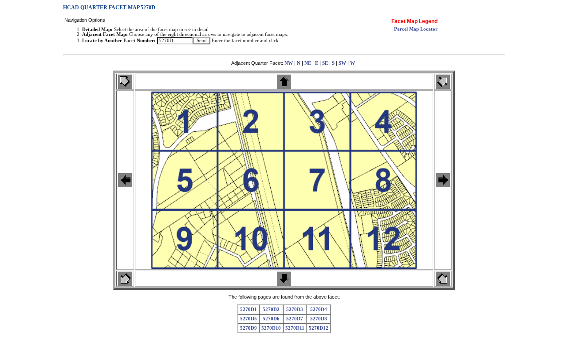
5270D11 (294, 328)
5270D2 (271, 309)
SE (325, 63)
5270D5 (248, 318)
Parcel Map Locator (416, 29)
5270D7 (294, 318)
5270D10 (271, 328)
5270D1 (248, 309)
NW (288, 63)
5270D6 (271, 318)
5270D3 (294, 309)
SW (342, 63)
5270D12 (318, 328)
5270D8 (318, 318)
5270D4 (318, 309)
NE (307, 63)
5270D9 (248, 328)
